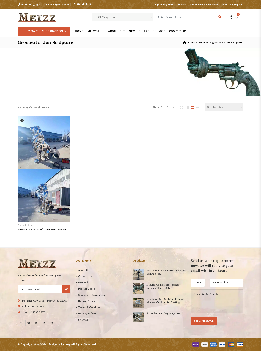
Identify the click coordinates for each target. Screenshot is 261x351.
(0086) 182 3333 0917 (32, 4)
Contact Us (178, 31)
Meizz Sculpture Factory (55, 344)
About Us (115, 31)
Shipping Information (91, 294)
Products (203, 42)
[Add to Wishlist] (24, 216)
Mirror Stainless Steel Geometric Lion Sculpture (44, 229)
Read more (44, 216)
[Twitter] (36, 323)
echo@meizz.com (59, 4)
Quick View (22, 120)
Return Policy (86, 301)
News (133, 31)
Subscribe (66, 289)
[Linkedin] (44, 323)
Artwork (94, 31)
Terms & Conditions (90, 307)
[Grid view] (181, 107)
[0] (236, 17)
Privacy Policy (87, 313)
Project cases (154, 31)
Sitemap (83, 319)
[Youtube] (28, 323)
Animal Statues (26, 225)
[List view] (197, 107)
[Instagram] (51, 323)
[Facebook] (21, 323)
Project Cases (86, 288)
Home (79, 31)
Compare (64, 216)
